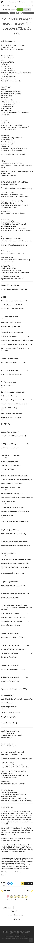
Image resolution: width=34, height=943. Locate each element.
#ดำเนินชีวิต (15, 859)
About (11, 933)
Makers (6, 2)
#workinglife (5, 868)
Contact (17, 933)
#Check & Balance (10, 861)
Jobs (22, 933)
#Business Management (8, 863)
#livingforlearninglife (20, 858)
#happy (11, 868)
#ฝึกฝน (3, 859)
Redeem (27, 931)
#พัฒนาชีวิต (29, 858)
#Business (17, 863)
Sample (22, 931)
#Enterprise (23, 861)
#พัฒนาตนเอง (13, 866)
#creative (23, 863)
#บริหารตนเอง (26, 859)
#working (19, 866)
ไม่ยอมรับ (27, 10)
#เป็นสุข (25, 864)
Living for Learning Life (15, 2)
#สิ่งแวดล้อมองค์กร (7, 864)
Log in (17, 919)
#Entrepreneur (18, 868)
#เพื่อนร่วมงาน (5, 866)
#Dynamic (29, 861)
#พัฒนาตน (15, 864)
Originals (11, 931)
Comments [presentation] (7, 907)
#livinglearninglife (8, 858)
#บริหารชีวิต (9, 859)
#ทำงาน (25, 866)
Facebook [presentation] (14, 911)
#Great (17, 861)
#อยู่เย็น (20, 864)
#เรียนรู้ (21, 859)
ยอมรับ (20, 10)
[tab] (7, 907)
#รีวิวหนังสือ (26, 868)
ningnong (24, 2)
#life (3, 861)
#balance (29, 864)
